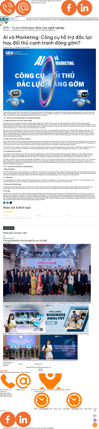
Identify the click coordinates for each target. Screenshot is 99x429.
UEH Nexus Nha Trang (75, 20)
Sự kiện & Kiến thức (45, 20)
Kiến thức (20, 240)
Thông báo (9, 240)
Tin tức (55, 20)
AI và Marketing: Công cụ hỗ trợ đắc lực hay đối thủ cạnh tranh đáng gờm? (33, 30)
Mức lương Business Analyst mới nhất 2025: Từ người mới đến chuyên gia (67, 333)
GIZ (97, 20)
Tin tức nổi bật (25, 47)
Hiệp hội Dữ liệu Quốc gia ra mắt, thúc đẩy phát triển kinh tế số (21, 360)
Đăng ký (5, 365)
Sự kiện (28, 240)
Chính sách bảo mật (6, 394)
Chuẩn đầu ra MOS (63, 20)
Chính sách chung (5, 393)
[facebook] (4, 202)
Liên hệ (94, 20)
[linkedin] (7, 202)
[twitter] (11, 202)
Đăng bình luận (8, 228)
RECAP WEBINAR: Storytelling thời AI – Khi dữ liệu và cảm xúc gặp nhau (24, 333)
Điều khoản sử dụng (6, 396)
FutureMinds (85, 20)
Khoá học (36, 20)
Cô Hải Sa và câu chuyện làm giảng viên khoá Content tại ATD (59, 360)
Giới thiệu (29, 20)
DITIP (90, 20)
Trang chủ (6, 30)
